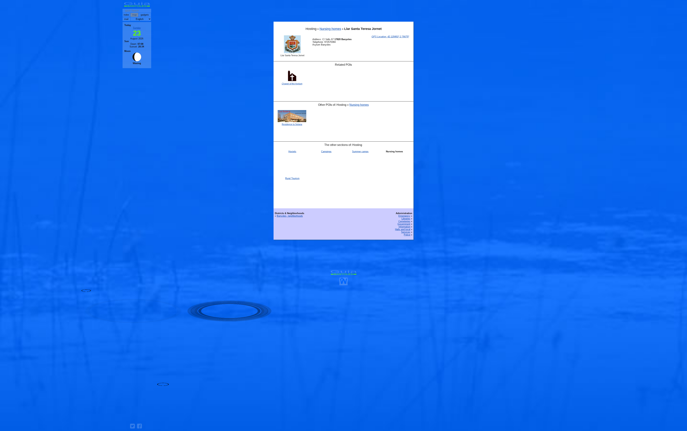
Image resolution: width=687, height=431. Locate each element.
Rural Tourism (292, 178)
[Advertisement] (343, 12)
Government (404, 224)
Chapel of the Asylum (292, 84)
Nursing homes (330, 29)
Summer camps (360, 151)
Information (404, 226)
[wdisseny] (343, 284)
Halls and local (402, 229)
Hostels (292, 151)
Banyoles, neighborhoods (290, 216)
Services (405, 232)
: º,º (390, 36)
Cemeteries (404, 221)
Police (407, 234)
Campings (326, 151)
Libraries (405, 218)
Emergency (404, 216)
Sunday (137, 27)
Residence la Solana (292, 124)
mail (126, 19)
